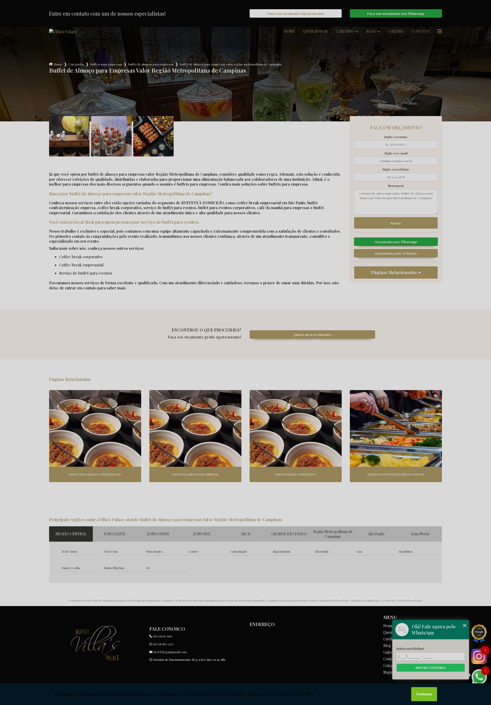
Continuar (424, 694)
